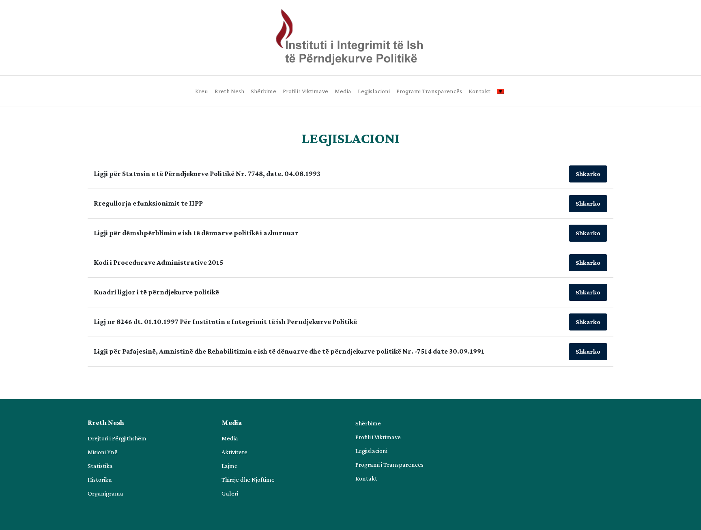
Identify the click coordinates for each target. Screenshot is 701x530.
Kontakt (479, 91)
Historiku (100, 479)
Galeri (229, 493)
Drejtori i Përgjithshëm (117, 438)
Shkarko (588, 173)
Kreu (201, 91)
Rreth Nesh (229, 91)
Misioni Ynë (103, 451)
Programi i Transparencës (389, 464)
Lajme (229, 465)
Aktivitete (234, 451)
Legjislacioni (374, 91)
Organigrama (105, 493)
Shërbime (263, 91)
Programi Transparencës (429, 91)
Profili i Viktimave (305, 91)
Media (343, 91)
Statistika (100, 465)
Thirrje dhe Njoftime (248, 479)
